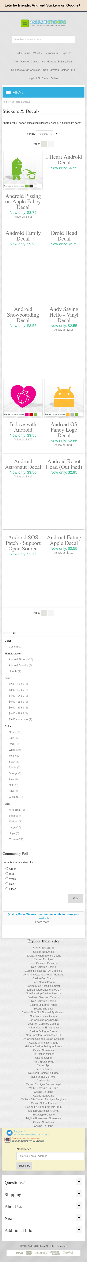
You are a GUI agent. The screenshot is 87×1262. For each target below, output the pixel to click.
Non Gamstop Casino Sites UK (43, 989)
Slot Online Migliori (43, 1054)
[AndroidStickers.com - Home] (43, 23)
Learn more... (43, 922)
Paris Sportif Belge (43, 1061)
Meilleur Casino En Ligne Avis (43, 1027)
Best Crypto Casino (44, 1114)
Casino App (43, 1065)
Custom (13, 646)
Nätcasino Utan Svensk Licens (43, 955)
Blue (11, 738)
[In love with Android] (23, 398)
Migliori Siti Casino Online (43, 78)
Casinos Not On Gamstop (25, 70)
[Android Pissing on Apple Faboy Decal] (23, 170)
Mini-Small (15, 809)
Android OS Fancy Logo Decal (63, 429)
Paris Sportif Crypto (44, 982)
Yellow (12, 755)
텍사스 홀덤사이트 (43, 948)
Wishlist (37, 53)
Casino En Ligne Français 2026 (43, 1107)
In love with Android (23, 426)
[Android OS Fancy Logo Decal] (64, 398)
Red (11, 744)
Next (51, 144)
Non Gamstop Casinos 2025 (59, 70)
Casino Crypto (43, 1057)
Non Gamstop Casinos (44, 963)
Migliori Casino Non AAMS (43, 1110)
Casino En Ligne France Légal (43, 1084)
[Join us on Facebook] (4, 1131)
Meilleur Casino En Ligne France (44, 1046)
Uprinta (13, 671)
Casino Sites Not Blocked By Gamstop (43, 1012)
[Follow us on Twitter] (27, 1131)
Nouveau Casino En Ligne (43, 1073)
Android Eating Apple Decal (64, 539)
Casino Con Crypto (43, 978)
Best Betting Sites (44, 1008)
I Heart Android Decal (64, 159)
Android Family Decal (23, 235)
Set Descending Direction (57, 134)
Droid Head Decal (64, 235)
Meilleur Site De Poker (43, 1076)
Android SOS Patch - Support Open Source (23, 542)
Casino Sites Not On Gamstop (43, 985)
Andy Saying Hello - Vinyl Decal (63, 314)
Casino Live (43, 1080)
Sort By (31, 133)
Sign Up (66, 53)
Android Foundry (18, 665)
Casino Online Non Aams (43, 1042)
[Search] (71, 39)
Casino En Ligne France (43, 1004)
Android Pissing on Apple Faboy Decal (23, 201)
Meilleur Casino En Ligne (43, 1088)
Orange (13, 773)
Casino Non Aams (43, 951)
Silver (12, 791)
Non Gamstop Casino (26, 61)
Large (12, 827)
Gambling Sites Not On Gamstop (43, 970)
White (12, 749)
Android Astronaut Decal (23, 463)
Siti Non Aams (43, 1069)
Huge (12, 833)
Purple (12, 767)
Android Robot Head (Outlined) (64, 463)
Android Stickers (18, 659)
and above (18, 719)
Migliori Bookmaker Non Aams (43, 1118)
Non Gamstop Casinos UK (44, 1020)
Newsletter (23, 1149)
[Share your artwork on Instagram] (25, 1138)
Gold (11, 785)
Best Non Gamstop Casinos (43, 997)
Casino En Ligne (43, 959)
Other (12, 889)
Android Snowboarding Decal (23, 314)
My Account (51, 53)
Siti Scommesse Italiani (43, 1016)
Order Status (23, 53)
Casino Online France (43, 1103)
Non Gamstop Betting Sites (57, 61)
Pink (11, 779)
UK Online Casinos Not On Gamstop (43, 974)
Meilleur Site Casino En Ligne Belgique (43, 1099)
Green (12, 732)
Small (12, 815)
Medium (13, 821)
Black (12, 761)
